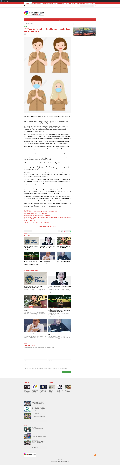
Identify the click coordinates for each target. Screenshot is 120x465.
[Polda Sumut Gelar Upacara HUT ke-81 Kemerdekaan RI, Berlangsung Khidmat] (27, 442)
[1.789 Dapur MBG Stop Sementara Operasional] (47, 256)
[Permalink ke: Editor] (25, 34)
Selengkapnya (34, 421)
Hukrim (46, 20)
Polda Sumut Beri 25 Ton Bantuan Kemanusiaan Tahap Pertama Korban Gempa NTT (39, 435)
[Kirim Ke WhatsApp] (70, 231)
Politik (41, 20)
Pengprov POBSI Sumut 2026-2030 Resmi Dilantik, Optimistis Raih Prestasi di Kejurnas (27, 392)
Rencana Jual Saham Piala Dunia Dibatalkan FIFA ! (43, 392)
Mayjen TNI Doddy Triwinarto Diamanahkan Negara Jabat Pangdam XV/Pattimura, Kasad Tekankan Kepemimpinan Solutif (47, 218)
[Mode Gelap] (95, 6)
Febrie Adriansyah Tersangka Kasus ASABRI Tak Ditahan (37, 215)
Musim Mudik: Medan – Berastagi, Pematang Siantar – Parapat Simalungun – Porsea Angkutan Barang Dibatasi (39, 415)
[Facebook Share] (59, 231)
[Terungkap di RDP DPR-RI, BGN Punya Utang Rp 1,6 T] (47, 241)
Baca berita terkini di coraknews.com (47, 226)
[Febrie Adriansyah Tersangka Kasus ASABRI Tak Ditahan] (64, 241)
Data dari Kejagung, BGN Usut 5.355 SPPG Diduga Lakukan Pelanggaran (40, 211)
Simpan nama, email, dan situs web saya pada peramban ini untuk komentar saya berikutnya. (46, 368)
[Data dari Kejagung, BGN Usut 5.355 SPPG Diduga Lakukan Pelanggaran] (31, 241)
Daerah (36, 20)
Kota (32, 20)
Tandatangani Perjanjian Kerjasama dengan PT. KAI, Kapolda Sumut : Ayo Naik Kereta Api (38, 403)
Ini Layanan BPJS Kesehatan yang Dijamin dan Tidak (38, 409)
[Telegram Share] (67, 231)
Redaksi (60, 459)
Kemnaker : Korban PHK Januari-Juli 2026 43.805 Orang (39, 429)
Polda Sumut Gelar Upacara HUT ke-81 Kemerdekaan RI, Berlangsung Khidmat (38, 442)
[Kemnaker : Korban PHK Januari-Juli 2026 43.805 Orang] (27, 429)
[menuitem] (1, 1)
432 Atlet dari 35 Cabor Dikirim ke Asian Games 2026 (35, 392)
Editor (28, 34)
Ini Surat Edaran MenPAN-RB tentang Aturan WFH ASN (36, 222)
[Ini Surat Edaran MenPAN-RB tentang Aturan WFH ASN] (64, 256)
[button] (92, 6)
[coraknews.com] (34, 13)
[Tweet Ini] (62, 231)
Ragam (64, 20)
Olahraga (58, 20)
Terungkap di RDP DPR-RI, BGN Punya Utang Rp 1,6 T (36, 213)
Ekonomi (52, 20)
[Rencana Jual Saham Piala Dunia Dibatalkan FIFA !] (43, 387)
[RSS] (95, 454)
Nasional (27, 20)
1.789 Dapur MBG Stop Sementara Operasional (34, 220)
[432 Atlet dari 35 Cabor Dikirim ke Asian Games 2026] (35, 387)
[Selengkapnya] (46, 383)
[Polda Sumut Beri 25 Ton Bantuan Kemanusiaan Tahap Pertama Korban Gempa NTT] (27, 436)
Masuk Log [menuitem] (5, 1)
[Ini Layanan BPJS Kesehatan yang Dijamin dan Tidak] (27, 409)
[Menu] (25, 6)
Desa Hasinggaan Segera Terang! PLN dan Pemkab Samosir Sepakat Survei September (67, 3)
